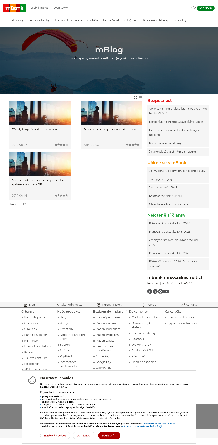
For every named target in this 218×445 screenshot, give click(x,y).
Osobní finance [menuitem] (39, 7)
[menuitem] (149, 291)
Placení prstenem (108, 317)
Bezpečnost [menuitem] (111, 20)
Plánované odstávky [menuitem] (155, 20)
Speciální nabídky (144, 333)
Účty (63, 317)
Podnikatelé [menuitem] (61, 7)
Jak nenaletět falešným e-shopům (172, 151)
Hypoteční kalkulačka (182, 323)
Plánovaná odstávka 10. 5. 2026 (169, 231)
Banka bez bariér (35, 334)
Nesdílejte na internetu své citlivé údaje (176, 121)
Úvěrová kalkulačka (180, 317)
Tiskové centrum (35, 358)
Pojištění (66, 356)
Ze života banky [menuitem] (39, 20)
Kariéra (28, 352)
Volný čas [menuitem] (130, 20)
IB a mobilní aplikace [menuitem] (68, 20)
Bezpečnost (32, 363)
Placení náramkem (108, 323)
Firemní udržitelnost (38, 346)
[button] (14, 8)
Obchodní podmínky (146, 317)
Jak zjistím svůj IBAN (163, 187)
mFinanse (31, 340)
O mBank (30, 329)
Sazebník (138, 339)
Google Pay (103, 362)
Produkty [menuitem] (180, 20)
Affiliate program (35, 369)
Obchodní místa (35, 323)
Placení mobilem (107, 334)
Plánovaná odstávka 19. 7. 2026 (169, 253)
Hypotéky (66, 329)
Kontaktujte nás (35, 317)
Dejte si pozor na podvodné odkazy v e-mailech (176, 133)
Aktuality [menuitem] (18, 20)
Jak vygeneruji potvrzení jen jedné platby (177, 170)
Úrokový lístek (141, 344)
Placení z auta (105, 340)
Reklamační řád (142, 350)
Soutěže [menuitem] (92, 20)
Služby (64, 350)
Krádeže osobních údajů (165, 196)
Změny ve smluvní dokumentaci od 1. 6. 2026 (176, 242)
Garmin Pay (103, 367)
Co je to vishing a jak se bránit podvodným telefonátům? (178, 111)
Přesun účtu (140, 356)
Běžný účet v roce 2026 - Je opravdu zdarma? (173, 264)
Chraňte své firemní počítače (168, 204)
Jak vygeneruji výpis (162, 179)
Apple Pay (102, 356)
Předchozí (15, 204)
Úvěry (64, 323)
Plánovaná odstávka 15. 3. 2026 (169, 223)
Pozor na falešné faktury (165, 143)
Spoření (65, 344)
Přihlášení (206, 8)
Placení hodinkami (108, 329)
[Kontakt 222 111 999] (193, 8)
